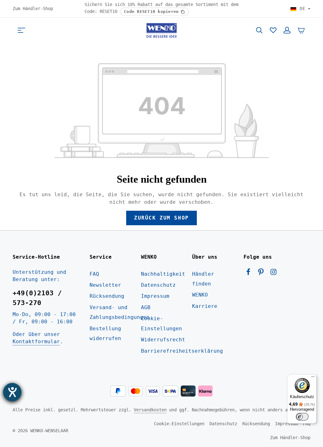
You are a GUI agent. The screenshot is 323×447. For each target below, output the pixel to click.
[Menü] (21, 30)
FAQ (94, 274)
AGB (145, 307)
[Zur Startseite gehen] (161, 30)
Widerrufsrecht (163, 340)
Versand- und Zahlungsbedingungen (120, 312)
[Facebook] (250, 274)
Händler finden (203, 279)
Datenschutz (158, 285)
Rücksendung (107, 296)
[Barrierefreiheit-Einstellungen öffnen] (12, 392)
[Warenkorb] (301, 30)
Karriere (204, 306)
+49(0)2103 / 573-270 (37, 298)
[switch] (302, 417)
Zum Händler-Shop (33, 8)
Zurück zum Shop (161, 218)
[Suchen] (259, 30)
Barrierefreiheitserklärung (182, 351)
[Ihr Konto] (287, 30)
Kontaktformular (36, 341)
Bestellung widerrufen (105, 333)
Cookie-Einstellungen (161, 323)
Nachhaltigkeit (163, 274)
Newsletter (105, 285)
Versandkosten (150, 409)
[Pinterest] (262, 274)
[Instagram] (273, 274)
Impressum (155, 296)
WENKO (200, 295)
